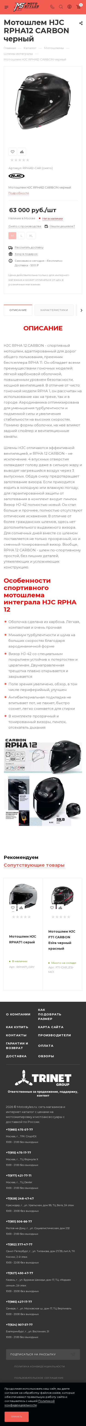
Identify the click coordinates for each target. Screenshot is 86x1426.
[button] (15, 133)
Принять (16, 1416)
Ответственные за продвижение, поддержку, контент (43, 1093)
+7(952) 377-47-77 (40, 1253)
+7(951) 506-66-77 (38, 1227)
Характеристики (54, 310)
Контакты (16, 1035)
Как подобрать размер (49, 1014)
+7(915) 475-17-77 (22, 1159)
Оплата (45, 1045)
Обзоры (46, 1056)
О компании (18, 1014)
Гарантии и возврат (17, 1046)
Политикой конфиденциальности (30, 1403)
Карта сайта (51, 1027)
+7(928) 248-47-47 (40, 1205)
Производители (54, 1035)
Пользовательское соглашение (39, 1377)
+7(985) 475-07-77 (22, 1136)
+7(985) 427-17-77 (38, 1308)
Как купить (17, 1027)
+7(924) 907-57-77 (27, 1331)
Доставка (16, 1056)
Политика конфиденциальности (39, 1366)
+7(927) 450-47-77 (38, 1282)
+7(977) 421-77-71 (22, 1182)
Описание (18, 310)
